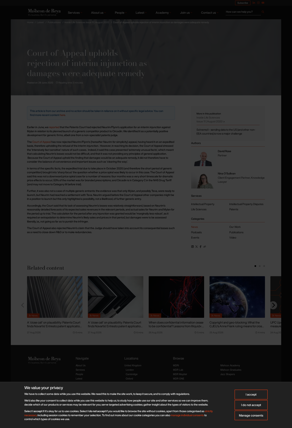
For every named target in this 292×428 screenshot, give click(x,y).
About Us (81, 365)
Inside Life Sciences (210, 119)
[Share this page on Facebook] (200, 246)
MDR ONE (178, 378)
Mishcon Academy (230, 365)
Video (232, 237)
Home (30, 22)
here (62, 115)
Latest (140, 12)
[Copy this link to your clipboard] (204, 246)
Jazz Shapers (227, 374)
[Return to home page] (44, 12)
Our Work (235, 227)
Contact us (208, 12)
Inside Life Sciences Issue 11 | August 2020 (87, 22)
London (130, 369)
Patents (233, 209)
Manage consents (251, 415)
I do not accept (251, 405)
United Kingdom (132, 365)
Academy (162, 12)
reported (54, 127)
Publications (54, 22)
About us (97, 12)
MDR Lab (178, 369)
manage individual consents (187, 415)
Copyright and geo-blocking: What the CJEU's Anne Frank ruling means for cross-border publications (237, 326)
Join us (185, 12)
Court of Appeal (41, 142)
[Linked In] (254, 3)
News (194, 227)
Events (195, 237)
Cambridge (132, 374)
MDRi (176, 365)
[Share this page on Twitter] (196, 246)
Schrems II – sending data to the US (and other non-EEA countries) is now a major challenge (226, 132)
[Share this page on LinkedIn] (192, 246)
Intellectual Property (202, 204)
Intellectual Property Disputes (246, 204)
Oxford (129, 378)
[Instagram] (258, 3)
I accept (251, 394)
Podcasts (196, 232)
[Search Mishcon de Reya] (245, 12)
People (119, 12)
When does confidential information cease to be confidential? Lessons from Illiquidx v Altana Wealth (176, 326)
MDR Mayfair (180, 374)
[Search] (263, 12)
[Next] (273, 305)
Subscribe (242, 3)
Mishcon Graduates (230, 369)
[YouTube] (263, 3)
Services (74, 12)
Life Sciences (198, 209)
